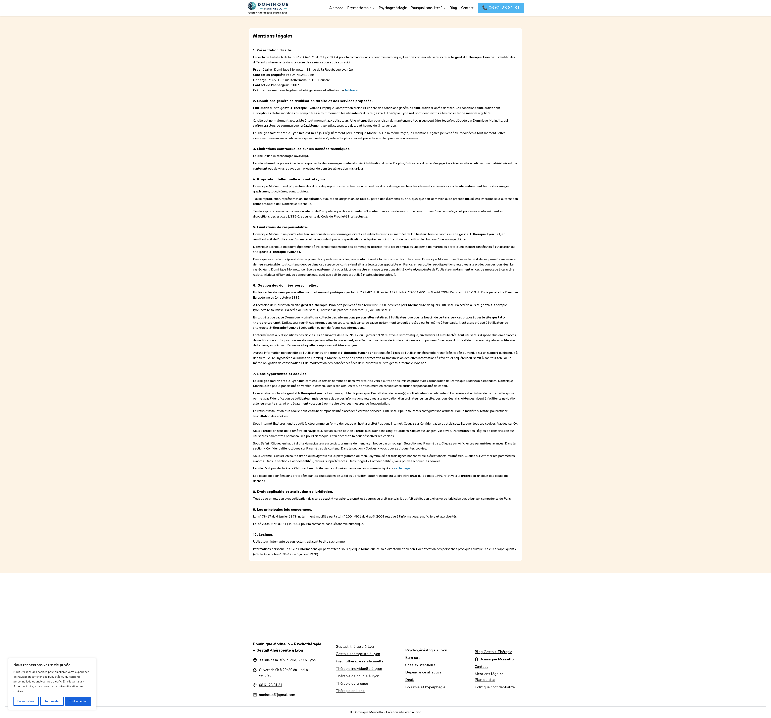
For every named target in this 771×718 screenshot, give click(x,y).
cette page (402, 468)
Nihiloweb (352, 90)
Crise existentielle (420, 665)
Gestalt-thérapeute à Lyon (358, 653)
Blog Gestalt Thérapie (493, 651)
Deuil (409, 679)
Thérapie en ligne (350, 690)
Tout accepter (78, 701)
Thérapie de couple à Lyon (357, 676)
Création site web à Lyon (403, 712)
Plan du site (485, 679)
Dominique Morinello (496, 659)
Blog (453, 8)
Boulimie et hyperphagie (425, 687)
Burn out (412, 657)
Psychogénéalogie (393, 8)
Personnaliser (26, 701)
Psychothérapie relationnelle (359, 661)
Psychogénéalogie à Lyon (426, 650)
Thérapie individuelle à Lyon (359, 668)
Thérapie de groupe (352, 683)
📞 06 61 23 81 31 (501, 8)
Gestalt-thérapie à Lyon (355, 646)
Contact (467, 8)
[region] (52, 684)
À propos (336, 8)
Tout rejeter (52, 701)
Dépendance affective (423, 672)
